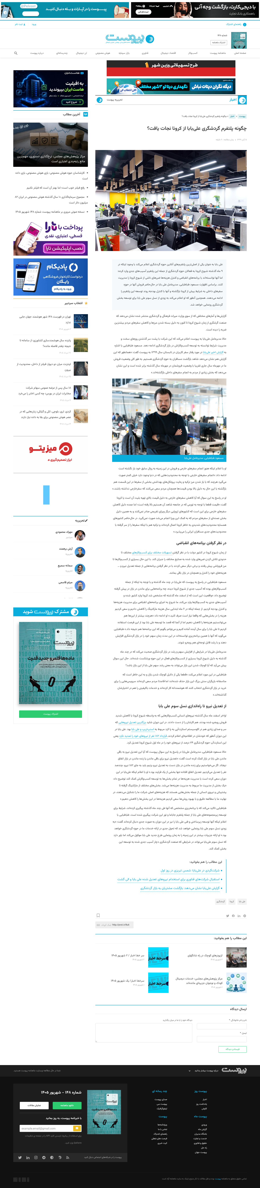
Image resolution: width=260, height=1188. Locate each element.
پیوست (242, 116)
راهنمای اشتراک (233, 24)
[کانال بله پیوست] (65, 10)
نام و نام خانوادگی (239, 1020)
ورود (34, 24)
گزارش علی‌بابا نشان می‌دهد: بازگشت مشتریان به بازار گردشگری (179, 888)
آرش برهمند (66, 549)
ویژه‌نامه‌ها (162, 1125)
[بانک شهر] (171, 68)
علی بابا (242, 901)
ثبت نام (19, 24)
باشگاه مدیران (200, 1134)
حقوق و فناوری (200, 1143)
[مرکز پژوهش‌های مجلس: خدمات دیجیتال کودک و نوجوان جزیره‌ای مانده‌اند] (236, 992)
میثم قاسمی (66, 582)
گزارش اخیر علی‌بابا (213, 352)
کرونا (232, 901)
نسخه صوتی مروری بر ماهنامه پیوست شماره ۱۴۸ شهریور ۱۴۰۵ (50, 212)
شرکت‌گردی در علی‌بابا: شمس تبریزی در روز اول (190, 870)
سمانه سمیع (65, 566)
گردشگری (220, 901)
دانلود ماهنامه (67, 1105)
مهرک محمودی (64, 532)
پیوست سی (162, 1104)
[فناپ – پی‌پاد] (50, 277)
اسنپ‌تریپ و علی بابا (143, 729)
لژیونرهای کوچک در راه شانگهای (205, 955)
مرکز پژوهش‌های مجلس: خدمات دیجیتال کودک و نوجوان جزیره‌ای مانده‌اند (199, 981)
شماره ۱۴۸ (222, 35)
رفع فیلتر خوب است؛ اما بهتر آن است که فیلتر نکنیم (56, 188)
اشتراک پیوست (50, 714)
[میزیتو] (50, 454)
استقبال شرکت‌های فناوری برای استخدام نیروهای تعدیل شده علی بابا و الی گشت (168, 879)
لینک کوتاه (106, 925)
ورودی (204, 1125)
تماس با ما (162, 1129)
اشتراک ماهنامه (218, 42)
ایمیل (244, 1033)
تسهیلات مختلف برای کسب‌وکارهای (152, 552)
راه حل (204, 1148)
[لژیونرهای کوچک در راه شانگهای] (236, 967)
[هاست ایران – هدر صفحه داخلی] (171, 86)
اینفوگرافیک (162, 1109)
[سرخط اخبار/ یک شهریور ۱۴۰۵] (158, 992)
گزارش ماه (202, 1129)
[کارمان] (50, 494)
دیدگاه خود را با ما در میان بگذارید (177, 1020)
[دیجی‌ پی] (195, 10)
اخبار (233, 100)
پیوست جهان (201, 1152)
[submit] (77, 1128)
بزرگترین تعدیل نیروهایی (132, 722)
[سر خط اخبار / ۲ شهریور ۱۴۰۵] (158, 967)
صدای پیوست (161, 1099)
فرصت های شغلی (159, 1138)
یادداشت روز (201, 1104)
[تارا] (50, 237)
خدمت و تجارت (200, 1138)
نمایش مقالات (34, 1105)
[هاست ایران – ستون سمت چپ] (50, 88)
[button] (16, 53)
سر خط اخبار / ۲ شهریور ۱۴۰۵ (127, 955)
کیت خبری (162, 1143)
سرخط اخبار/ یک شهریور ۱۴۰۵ (127, 981)
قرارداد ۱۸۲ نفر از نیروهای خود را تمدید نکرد (143, 736)
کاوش (204, 1109)
